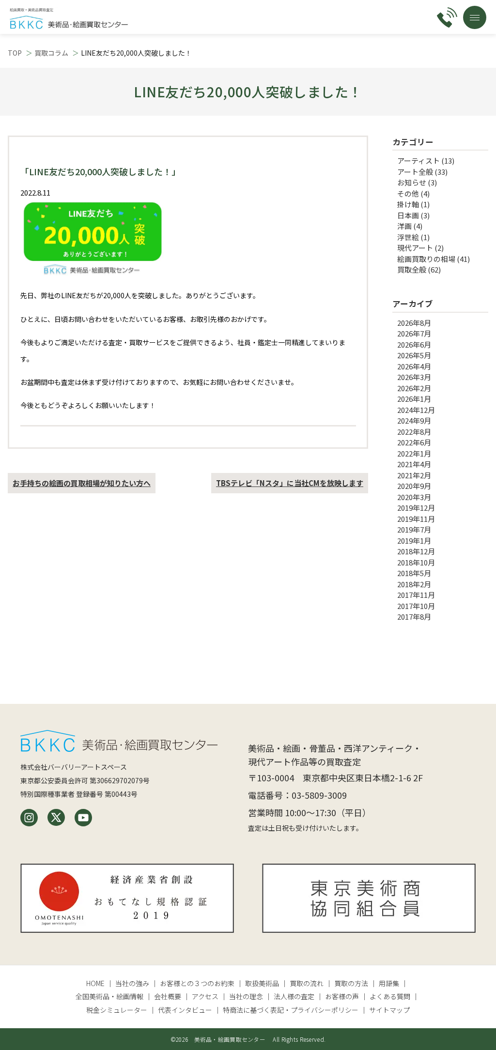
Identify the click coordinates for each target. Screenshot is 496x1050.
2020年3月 (414, 497)
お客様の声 (342, 996)
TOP (15, 53)
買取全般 (411, 269)
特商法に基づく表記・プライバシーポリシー (290, 1010)
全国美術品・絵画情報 (109, 996)
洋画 (404, 226)
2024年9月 (414, 420)
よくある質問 (390, 996)
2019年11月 (416, 519)
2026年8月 (414, 323)
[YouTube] (83, 817)
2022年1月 (414, 453)
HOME (95, 983)
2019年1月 (414, 540)
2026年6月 (414, 344)
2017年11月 (416, 595)
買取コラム (51, 53)
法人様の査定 (294, 996)
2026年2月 (414, 388)
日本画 (408, 215)
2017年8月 (414, 616)
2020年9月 (414, 486)
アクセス (205, 996)
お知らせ (411, 182)
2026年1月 (414, 399)
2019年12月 (416, 507)
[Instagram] (29, 817)
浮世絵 (408, 237)
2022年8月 (414, 431)
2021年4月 (414, 464)
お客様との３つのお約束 (197, 983)
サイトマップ (389, 1010)
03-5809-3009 (319, 795)
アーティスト (418, 160)
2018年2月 (414, 584)
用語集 (389, 983)
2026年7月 (414, 333)
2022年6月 (414, 442)
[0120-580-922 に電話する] (447, 17)
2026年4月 (414, 366)
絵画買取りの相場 (426, 259)
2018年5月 (414, 573)
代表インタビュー (185, 1010)
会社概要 (167, 996)
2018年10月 (416, 562)
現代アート (415, 248)
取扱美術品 (262, 983)
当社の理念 (246, 996)
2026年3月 (414, 377)
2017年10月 (416, 606)
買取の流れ (307, 983)
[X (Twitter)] (56, 817)
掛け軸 (408, 204)
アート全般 (415, 172)
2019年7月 (414, 529)
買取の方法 (351, 983)
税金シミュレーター (116, 1010)
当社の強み (132, 983)
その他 (408, 193)
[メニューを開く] (474, 17)
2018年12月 (416, 551)
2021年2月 (414, 475)
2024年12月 (416, 410)
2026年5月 (414, 355)
